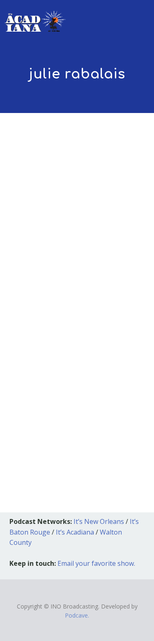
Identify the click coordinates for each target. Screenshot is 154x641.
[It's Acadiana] (35, 16)
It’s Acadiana (75, 532)
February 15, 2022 (40, 328)
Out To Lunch (98, 328)
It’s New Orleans (99, 521)
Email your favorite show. (96, 563)
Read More (30, 434)
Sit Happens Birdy (57, 317)
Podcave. (77, 615)
